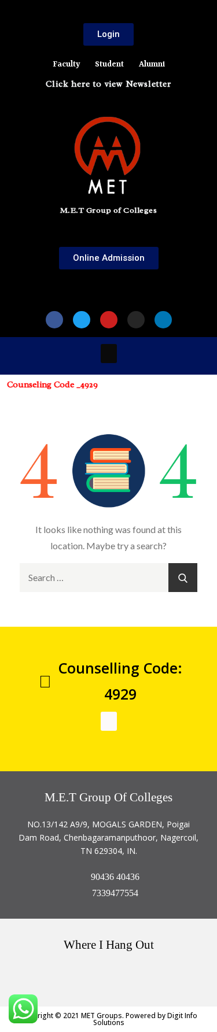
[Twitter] (81, 319)
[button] (109, 284)
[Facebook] (54, 319)
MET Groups (101, 1015)
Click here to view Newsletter (108, 84)
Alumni (152, 64)
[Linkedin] (163, 319)
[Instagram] (136, 319)
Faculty (66, 64)
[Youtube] (108, 319)
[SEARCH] (182, 577)
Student (109, 64)
